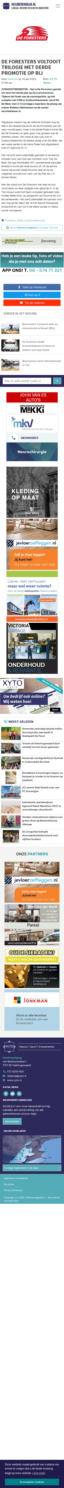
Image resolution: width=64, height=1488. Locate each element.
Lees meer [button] (38, 1473)
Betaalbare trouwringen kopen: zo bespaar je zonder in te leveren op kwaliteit (42, 776)
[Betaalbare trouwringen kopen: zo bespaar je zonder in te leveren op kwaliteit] (11, 777)
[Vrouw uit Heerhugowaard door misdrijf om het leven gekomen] (11, 748)
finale (20, 220)
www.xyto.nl (14, 1080)
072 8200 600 (15, 1071)
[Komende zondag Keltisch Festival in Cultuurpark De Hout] (11, 762)
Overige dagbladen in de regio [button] (21, 1167)
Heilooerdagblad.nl (23, 4)
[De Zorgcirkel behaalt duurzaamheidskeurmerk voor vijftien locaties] (11, 836)
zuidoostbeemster (34, 220)
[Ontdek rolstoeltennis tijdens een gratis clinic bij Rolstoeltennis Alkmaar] (11, 821)
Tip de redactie (34, 302)
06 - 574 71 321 (45, 270)
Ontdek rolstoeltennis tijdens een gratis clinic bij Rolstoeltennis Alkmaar (42, 821)
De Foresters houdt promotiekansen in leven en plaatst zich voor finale (38, 346)
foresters (10, 220)
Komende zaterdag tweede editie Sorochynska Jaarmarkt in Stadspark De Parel (42, 732)
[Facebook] (6, 1093)
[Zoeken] (57, 381)
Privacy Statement (13, 1190)
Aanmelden (12, 1121)
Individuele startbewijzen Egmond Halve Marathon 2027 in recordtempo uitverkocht (41, 806)
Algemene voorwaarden (16, 1178)
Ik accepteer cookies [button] (32, 1482)
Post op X (33, 295)
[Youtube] (12, 1093)
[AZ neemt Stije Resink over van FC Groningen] (11, 792)
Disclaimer (9, 1184)
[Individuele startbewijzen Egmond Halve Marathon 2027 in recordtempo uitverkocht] (11, 807)
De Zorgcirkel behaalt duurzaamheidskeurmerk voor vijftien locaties (40, 835)
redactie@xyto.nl (16, 1075)
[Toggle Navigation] (57, 5)
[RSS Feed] (19, 1093)
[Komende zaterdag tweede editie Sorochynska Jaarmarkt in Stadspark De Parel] (11, 733)
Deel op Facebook (34, 287)
